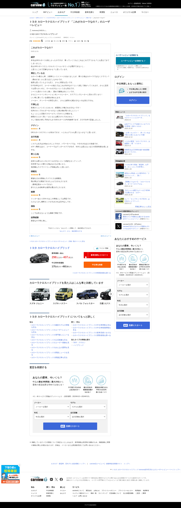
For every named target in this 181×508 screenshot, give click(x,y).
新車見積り (89, 12)
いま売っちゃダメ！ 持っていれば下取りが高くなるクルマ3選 (137, 135)
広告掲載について (115, 493)
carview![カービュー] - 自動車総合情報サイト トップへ (110, 464)
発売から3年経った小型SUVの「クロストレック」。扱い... (136, 175)
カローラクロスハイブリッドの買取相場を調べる (92, 335)
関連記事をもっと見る (143, 207)
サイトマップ (103, 493)
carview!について (78, 490)
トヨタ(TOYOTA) (50, 17)
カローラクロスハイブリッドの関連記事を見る (49, 357)
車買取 (102, 12)
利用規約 (138, 490)
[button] (102, 248)
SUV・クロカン (79, 342)
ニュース (114, 12)
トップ (35, 12)
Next (110, 294)
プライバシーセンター (125, 490)
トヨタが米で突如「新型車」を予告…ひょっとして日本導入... (136, 167)
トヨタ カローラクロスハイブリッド (50, 247)
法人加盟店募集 (128, 493)
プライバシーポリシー (109, 490)
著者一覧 (94, 493)
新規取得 (137, 3)
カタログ (61, 12)
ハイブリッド (78, 345)
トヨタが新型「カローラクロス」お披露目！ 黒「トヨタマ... (137, 143)
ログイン (131, 3)
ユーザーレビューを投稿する (132, 61)
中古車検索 (75, 12)
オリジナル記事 (129, 12)
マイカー (145, 12)
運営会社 (89, 490)
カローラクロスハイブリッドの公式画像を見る (49, 340)
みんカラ (63, 493)
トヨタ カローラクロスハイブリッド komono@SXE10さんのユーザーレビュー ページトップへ (146, 469)
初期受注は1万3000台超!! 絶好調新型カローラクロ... (136, 152)
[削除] (19, 465)
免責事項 (146, 490)
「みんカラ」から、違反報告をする (70, 231)
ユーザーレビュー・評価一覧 (83, 17)
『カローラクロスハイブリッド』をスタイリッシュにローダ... (137, 118)
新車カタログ (39, 17)
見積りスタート (73, 426)
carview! (32, 17)
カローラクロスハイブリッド (65, 17)
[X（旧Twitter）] (56, 479)
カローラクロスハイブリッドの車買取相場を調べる (92, 273)
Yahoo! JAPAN (146, 3)
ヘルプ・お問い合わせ (79, 496)
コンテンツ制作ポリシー (80, 493)
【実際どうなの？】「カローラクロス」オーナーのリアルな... (137, 184)
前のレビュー (35, 236)
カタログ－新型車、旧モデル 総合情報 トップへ (68, 464)
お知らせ (97, 490)
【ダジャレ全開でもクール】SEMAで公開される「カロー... (137, 192)
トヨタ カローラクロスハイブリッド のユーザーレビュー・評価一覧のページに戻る (57, 241)
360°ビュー (47, 12)
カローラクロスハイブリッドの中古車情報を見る (92, 325)
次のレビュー (105, 236)
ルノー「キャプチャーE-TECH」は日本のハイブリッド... (137, 201)
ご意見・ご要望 (140, 493)
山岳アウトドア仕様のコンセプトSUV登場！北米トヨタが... (137, 126)
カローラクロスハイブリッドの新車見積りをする (92, 333)
